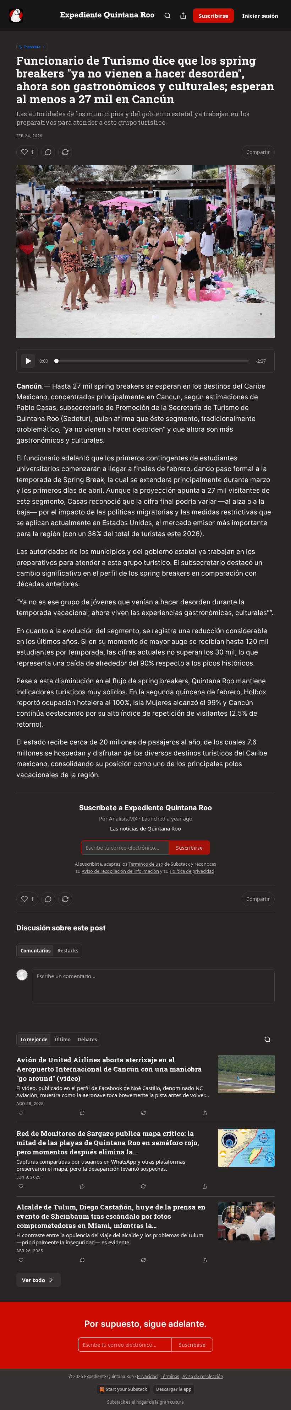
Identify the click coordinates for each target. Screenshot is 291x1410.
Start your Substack (126, 1389)
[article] (145, 1086)
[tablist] (49, 951)
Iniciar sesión (260, 15)
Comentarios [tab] (35, 950)
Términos (170, 1376)
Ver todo (33, 1279)
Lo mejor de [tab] (34, 1039)
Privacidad (147, 1376)
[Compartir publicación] (183, 16)
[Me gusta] (21, 1113)
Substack (116, 1402)
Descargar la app (174, 1389)
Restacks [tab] (67, 950)
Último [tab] (63, 1039)
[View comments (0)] (48, 152)
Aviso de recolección (202, 1376)
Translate (32, 46)
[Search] (167, 16)
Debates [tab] (87, 1039)
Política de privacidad (192, 871)
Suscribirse (213, 15)
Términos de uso (145, 864)
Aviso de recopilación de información (120, 871)
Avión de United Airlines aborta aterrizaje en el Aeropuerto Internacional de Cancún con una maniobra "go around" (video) (109, 1069)
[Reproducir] (28, 361)
